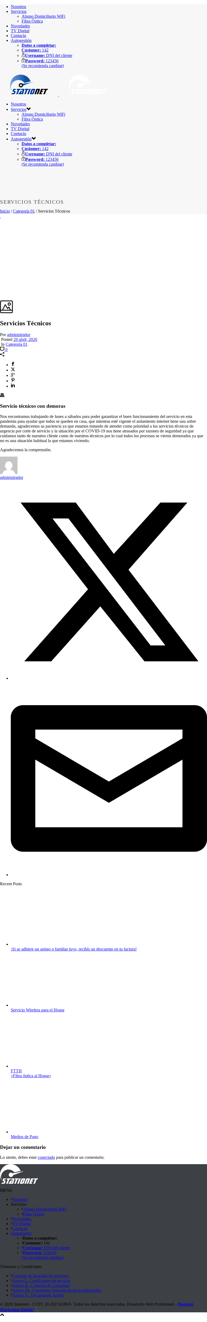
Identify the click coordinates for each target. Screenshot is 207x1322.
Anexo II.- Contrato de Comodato (41, 1285)
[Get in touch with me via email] (109, 874)
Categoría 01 (24, 211)
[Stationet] (58, 95)
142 (35, 50)
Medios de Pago (24, 1136)
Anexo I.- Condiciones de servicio (41, 1280)
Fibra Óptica (32, 21)
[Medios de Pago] (45, 1132)
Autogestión (21, 40)
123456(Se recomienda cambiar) (43, 63)
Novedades (20, 26)
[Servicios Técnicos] (0, 216)
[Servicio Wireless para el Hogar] (45, 1005)
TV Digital (20, 30)
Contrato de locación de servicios (40, 1275)
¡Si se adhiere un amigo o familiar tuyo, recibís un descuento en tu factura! (74, 949)
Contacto (18, 35)
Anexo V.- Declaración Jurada (38, 1295)
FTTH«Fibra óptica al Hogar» (31, 1073)
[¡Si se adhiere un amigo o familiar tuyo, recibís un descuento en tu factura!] (45, 944)
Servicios (18, 11)
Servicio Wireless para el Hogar (37, 1010)
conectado (46, 1157)
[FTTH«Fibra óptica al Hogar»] (45, 1066)
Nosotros (18, 6)
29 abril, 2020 (25, 339)
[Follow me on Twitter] (109, 678)
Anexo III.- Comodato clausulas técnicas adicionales (56, 1290)
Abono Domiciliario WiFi (43, 16)
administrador (18, 334)
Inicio (5, 211)
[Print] (2, 396)
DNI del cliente (48, 55)
